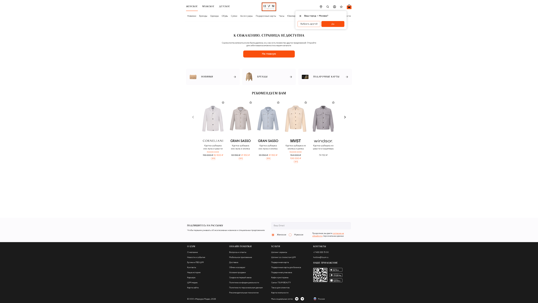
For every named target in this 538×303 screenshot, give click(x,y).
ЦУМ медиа (192, 283)
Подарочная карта (280, 262)
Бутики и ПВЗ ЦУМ (195, 262)
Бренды (203, 16)
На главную (269, 54)
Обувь (225, 16)
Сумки (234, 16)
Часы (281, 16)
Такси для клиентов (280, 288)
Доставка (233, 262)
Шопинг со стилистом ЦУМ (283, 257)
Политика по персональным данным (246, 288)
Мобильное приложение (240, 257)
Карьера (191, 278)
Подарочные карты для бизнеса (286, 267)
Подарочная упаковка (281, 273)
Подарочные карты (266, 16)
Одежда (214, 16)
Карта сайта (193, 288)
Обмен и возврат (237, 267)
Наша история (193, 273)
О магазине (192, 252)
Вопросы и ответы (237, 252)
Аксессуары (246, 16)
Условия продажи (237, 273)
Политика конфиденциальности (244, 283)
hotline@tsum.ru (320, 257)
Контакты (191, 267)
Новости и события (196, 257)
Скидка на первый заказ (240, 278)
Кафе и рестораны (279, 278)
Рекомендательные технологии (244, 293)
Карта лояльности (279, 293)
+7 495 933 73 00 (321, 252)
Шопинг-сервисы (279, 252)
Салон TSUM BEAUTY (281, 283)
